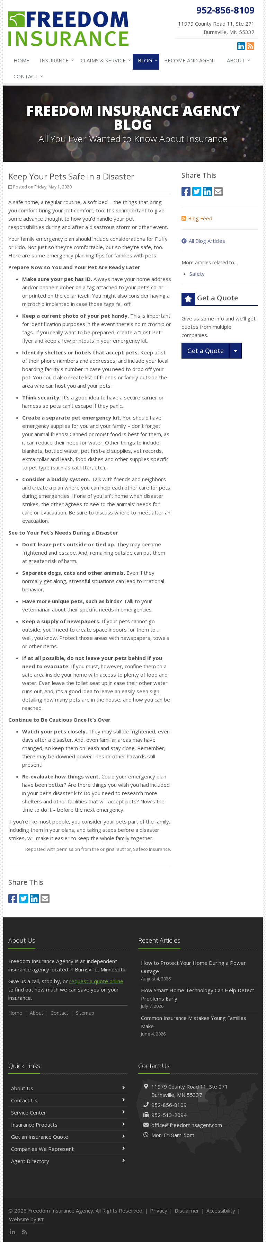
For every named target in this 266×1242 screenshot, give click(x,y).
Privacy (158, 1210)
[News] (250, 46)
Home (21, 60)
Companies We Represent (42, 1148)
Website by (26, 1219)
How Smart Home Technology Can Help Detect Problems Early (197, 998)
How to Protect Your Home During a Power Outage (193, 970)
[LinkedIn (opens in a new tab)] (241, 46)
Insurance (55, 60)
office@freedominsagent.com (186, 1124)
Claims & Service (104, 60)
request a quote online (96, 981)
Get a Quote (205, 350)
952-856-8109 (169, 1104)
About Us (22, 1088)
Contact (27, 76)
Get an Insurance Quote (39, 1136)
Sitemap (85, 1013)
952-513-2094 (169, 1114)
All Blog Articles (207, 240)
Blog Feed (200, 218)
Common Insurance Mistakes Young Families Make (193, 1025)
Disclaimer (187, 1210)
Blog (146, 60)
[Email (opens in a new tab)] (45, 898)
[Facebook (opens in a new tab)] (12, 898)
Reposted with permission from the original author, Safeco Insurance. (98, 849)
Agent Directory (30, 1160)
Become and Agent (190, 60)
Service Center (28, 1112)
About (237, 60)
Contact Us (24, 1100)
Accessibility (220, 1210)
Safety (197, 273)
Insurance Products (34, 1124)
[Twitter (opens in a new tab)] (23, 898)
